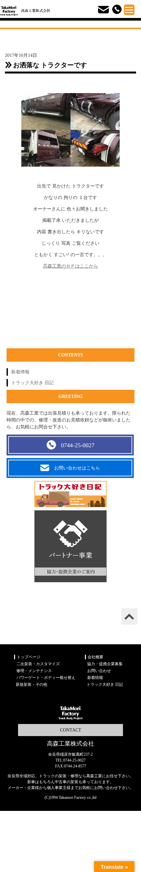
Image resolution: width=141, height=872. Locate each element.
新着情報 (20, 372)
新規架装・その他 (31, 684)
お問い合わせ (99, 670)
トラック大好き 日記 (32, 382)
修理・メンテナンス (34, 670)
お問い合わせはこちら (77, 468)
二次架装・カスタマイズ (38, 664)
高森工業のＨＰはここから (70, 266)
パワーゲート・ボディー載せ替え (45, 677)
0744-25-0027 (77, 445)
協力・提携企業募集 (105, 664)
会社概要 (95, 657)
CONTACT (70, 730)
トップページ (28, 657)
